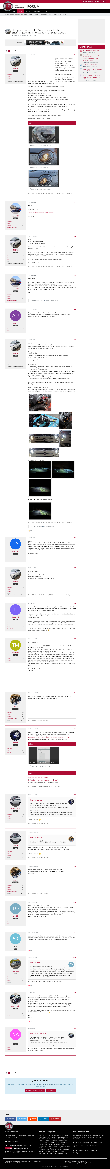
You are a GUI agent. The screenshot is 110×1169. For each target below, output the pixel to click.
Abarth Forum (85, 1145)
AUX (66, 1137)
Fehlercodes (62, 1141)
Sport (47, 1149)
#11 (74, 693)
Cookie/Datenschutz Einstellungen (15, 1163)
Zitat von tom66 (35, 963)
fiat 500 (45, 1142)
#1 (75, 54)
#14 (74, 832)
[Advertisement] (40, 23)
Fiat (40, 1142)
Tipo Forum (76, 1135)
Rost (66, 1148)
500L (57, 1135)
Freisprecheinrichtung (45, 1144)
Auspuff (54, 1137)
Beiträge (9, 78)
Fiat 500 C (51, 1142)
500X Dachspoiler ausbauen (91, 50)
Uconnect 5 (55, 1151)
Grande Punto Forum (96, 1137)
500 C (44, 1135)
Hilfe (63, 1144)
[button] (10, 1119)
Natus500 (85, 80)
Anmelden (51, 1090)
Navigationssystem (53, 1148)
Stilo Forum (85, 1137)
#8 (75, 568)
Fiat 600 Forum (77, 1139)
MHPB (15, 35)
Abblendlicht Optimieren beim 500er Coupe (41, 213)
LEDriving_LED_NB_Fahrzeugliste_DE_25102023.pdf (42, 780)
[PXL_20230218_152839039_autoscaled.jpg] (65, 420)
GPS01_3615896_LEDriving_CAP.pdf (38, 777)
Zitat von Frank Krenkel (38, 1033)
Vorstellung (50, 1153)
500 (40, 1135)
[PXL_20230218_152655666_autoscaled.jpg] (43, 420)
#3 (75, 236)
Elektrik (41, 1141)
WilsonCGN (85, 66)
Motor (67, 1146)
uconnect (47, 1151)
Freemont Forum (98, 1135)
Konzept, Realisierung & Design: (78, 1163)
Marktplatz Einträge (11, 227)
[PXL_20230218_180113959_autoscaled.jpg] (63, 470)
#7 (75, 537)
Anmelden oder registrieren (91, 1)
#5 (75, 309)
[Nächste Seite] (15, 51)
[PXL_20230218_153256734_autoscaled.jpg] (65, 438)
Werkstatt (64, 1153)
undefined (42, 1153)
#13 (74, 795)
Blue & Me (42, 1139)
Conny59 (85, 52)
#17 (74, 932)
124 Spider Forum (86, 1135)
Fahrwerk (54, 1141)
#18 (74, 957)
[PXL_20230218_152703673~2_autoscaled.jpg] (39, 402)
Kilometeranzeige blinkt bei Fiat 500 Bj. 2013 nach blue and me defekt (92, 77)
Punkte (8, 76)
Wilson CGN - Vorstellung (90, 65)
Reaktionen (9, 74)
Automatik (61, 1137)
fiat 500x (64, 1142)
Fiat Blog (75, 1153)
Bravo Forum (77, 1137)
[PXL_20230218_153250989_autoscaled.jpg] (43, 452)
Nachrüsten (42, 1148)
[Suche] (103, 1)
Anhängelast (42, 1137)
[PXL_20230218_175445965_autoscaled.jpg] (39, 511)
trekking (65, 1149)
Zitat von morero (36, 800)
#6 (75, 339)
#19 (74, 992)
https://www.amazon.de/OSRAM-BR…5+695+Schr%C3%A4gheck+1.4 (47, 738)
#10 (74, 639)
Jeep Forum (93, 1145)
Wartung (57, 1153)
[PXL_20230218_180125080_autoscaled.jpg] (39, 470)
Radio (61, 1148)
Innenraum (48, 1146)
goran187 (45, 300)
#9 (75, 603)
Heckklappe (57, 1144)
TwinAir (41, 1151)
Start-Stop (54, 1149)
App (49, 1137)
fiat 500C (58, 1142)
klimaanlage (56, 1146)
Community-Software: (76, 1161)
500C (49, 1135)
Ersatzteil (47, 1141)
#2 (75, 202)
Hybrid (41, 1146)
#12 (74, 729)
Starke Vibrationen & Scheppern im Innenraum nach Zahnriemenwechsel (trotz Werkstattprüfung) (93, 57)
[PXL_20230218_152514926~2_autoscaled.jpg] (43, 438)
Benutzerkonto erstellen (34, 1090)
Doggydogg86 (86, 62)
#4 (75, 275)
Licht (62, 1146)
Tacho (60, 1149)
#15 (74, 866)
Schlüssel (42, 1149)
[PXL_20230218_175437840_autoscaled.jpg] (39, 488)
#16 (74, 902)
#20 (74, 1028)
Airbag (66, 1135)
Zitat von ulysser (36, 837)
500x (61, 1135)
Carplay (63, 1139)
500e (53, 1135)
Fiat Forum (76, 1145)
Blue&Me (49, 1139)
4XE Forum (76, 1147)
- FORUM (32, 6)
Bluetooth (56, 1139)
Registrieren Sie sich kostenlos (48, 1084)
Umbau (62, 1151)
